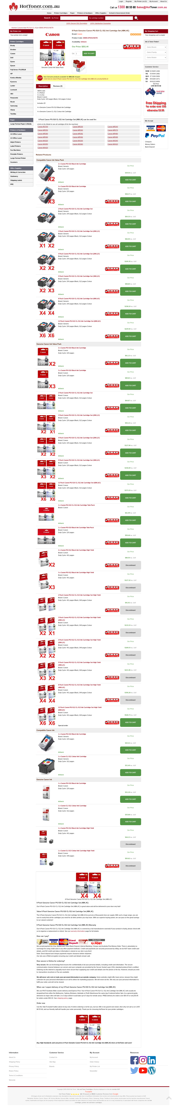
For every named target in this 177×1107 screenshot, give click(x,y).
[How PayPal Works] (155, 135)
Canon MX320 (43, 141)
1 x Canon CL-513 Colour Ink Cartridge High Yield (76, 851)
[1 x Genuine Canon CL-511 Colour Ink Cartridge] (46, 814)
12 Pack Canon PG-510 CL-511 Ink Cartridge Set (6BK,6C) (79, 321)
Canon (79, 34)
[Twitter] (134, 1070)
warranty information (78, 931)
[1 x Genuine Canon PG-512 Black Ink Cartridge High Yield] (46, 837)
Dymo (12, 62)
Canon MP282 (78, 134)
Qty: (73, 53)
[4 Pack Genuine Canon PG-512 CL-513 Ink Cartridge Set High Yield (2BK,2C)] (46, 649)
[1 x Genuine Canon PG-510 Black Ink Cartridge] (46, 792)
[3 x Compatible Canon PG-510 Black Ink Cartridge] (46, 195)
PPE (11, 184)
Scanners (13, 162)
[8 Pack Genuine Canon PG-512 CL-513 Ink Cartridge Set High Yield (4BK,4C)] (46, 694)
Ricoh (12, 102)
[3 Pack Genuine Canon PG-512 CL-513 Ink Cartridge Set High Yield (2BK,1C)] (46, 626)
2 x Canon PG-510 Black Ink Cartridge (72, 164)
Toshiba (13, 114)
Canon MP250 (43, 130)
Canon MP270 (113, 130)
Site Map (52, 1062)
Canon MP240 (113, 127)
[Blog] (151, 1070)
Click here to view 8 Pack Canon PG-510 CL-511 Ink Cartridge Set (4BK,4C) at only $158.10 (76, 79)
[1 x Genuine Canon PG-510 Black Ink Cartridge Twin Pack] (46, 536)
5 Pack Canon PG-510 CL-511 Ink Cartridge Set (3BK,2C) (79, 276)
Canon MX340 (113, 141)
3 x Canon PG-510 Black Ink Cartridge (72, 186)
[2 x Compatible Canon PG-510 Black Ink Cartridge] (46, 173)
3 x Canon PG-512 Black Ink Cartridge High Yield (76, 572)
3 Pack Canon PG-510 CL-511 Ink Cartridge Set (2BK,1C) (79, 231)
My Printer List (95, 1066)
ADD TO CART (130, 180)
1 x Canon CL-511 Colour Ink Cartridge (72, 756)
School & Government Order (119, 13)
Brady (12, 46)
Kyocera (13, 82)
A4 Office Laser (16, 134)
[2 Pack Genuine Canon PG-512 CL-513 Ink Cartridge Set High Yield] (46, 604)
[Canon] (52, 34)
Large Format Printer (18, 158)
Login (121, 1)
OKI (11, 94)
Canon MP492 (78, 137)
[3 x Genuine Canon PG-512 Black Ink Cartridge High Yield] (46, 581)
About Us (163, 1)
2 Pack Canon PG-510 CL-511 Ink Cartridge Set (75, 209)
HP (11, 74)
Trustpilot (88, 1092)
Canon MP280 (43, 134)
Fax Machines (15, 150)
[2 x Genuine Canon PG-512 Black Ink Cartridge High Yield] (46, 559)
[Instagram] (143, 1060)
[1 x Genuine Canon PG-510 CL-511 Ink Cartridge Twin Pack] (46, 514)
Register (129, 1)
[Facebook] (134, 1060)
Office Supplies (100, 13)
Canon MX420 (43, 148)
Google (115, 1094)
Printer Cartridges (61, 13)
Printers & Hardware (85, 13)
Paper (72, 13)
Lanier (12, 86)
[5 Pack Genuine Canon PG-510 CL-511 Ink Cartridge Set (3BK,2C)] (46, 469)
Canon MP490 (43, 137)
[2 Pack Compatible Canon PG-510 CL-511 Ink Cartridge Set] (46, 218)
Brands (51, 1066)
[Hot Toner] (34, 3)
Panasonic (14, 98)
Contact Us (53, 1057)
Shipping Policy (14, 1062)
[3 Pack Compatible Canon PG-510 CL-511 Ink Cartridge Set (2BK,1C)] (46, 240)
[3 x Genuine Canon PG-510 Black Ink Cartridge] (46, 379)
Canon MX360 (78, 144)
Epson (12, 66)
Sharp (12, 110)
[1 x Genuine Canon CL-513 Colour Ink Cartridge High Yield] (46, 859)
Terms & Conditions (16, 1075)
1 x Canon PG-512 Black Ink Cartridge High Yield (76, 828)
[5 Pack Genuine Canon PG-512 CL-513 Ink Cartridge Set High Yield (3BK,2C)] (46, 671)
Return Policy (13, 1071)
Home (49, 13)
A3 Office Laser (16, 138)
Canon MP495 (113, 137)
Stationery (14, 176)
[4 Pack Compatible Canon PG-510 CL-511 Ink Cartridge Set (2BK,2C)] (46, 263)
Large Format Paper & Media (20, 124)
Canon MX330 (78, 141)
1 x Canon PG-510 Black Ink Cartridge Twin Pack (76, 527)
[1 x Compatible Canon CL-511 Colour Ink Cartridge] (46, 765)
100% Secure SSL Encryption (76, 23)
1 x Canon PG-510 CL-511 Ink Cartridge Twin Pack (76, 505)
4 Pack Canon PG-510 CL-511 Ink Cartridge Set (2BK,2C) (79, 254)
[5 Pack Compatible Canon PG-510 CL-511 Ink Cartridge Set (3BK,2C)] (46, 285)
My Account (154, 1)
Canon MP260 (78, 130)
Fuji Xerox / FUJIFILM (18, 70)
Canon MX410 (113, 144)
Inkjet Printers (15, 142)
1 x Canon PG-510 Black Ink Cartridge (72, 734)
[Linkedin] (151, 1060)
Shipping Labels (16, 180)
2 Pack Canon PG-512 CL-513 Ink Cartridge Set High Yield (79, 595)
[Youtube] (143, 1070)
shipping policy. (62, 998)
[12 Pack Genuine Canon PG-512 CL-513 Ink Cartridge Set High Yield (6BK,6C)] (46, 716)
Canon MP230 (78, 127)
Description (43, 86)
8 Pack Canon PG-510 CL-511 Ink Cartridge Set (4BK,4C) (79, 299)
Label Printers (15, 146)
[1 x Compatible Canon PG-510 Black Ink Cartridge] (46, 743)
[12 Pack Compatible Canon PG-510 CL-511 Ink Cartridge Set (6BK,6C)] (46, 330)
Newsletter (93, 1071)
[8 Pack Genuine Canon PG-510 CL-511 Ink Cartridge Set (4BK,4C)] (52, 53)
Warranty (12, 1080)
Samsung (13, 106)
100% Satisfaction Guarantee (100, 23)
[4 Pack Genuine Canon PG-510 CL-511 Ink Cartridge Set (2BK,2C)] (46, 447)
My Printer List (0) (140, 1)
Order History (94, 1062)
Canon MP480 (113, 134)
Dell (11, 58)
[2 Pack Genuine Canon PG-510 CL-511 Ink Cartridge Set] (46, 402)
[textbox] (74, 18)
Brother (13, 50)
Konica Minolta (15, 78)
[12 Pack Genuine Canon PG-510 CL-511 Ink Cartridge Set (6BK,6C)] (46, 491)
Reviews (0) (57, 86)
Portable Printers (16, 154)
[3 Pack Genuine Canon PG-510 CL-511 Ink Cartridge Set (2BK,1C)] (46, 424)
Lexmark (13, 90)
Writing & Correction (17, 172)
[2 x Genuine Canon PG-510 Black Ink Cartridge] (46, 357)
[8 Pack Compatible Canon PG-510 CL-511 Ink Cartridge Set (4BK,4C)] (46, 307)
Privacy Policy (14, 1066)
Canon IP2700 (43, 127)
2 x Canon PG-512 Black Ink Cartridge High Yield (76, 550)
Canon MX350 (43, 144)
